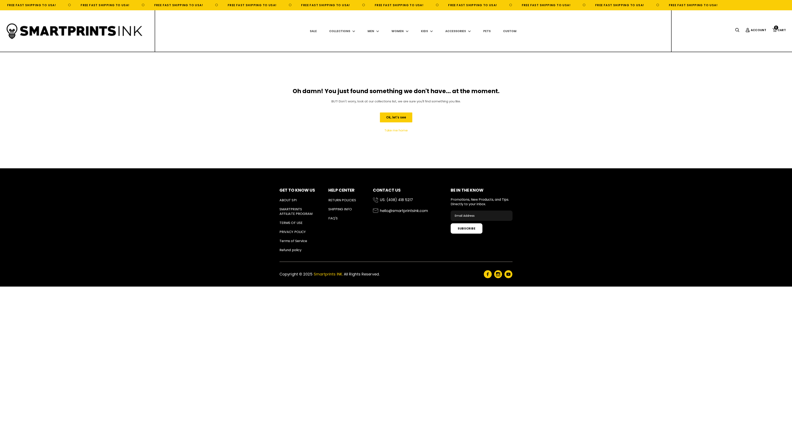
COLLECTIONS (339, 31)
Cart (780, 30)
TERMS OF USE (291, 222)
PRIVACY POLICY (292, 232)
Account (758, 30)
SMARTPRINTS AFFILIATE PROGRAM (295, 211)
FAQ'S (333, 218)
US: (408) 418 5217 (396, 199)
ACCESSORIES (455, 31)
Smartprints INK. (328, 274)
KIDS (424, 31)
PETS (487, 31)
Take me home (396, 130)
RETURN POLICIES (342, 200)
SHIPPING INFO (340, 209)
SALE (313, 31)
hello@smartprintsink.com (404, 210)
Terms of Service (293, 241)
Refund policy (290, 250)
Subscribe (466, 228)
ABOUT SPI (288, 200)
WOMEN (397, 31)
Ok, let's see (396, 117)
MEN (371, 31)
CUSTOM (509, 31)
